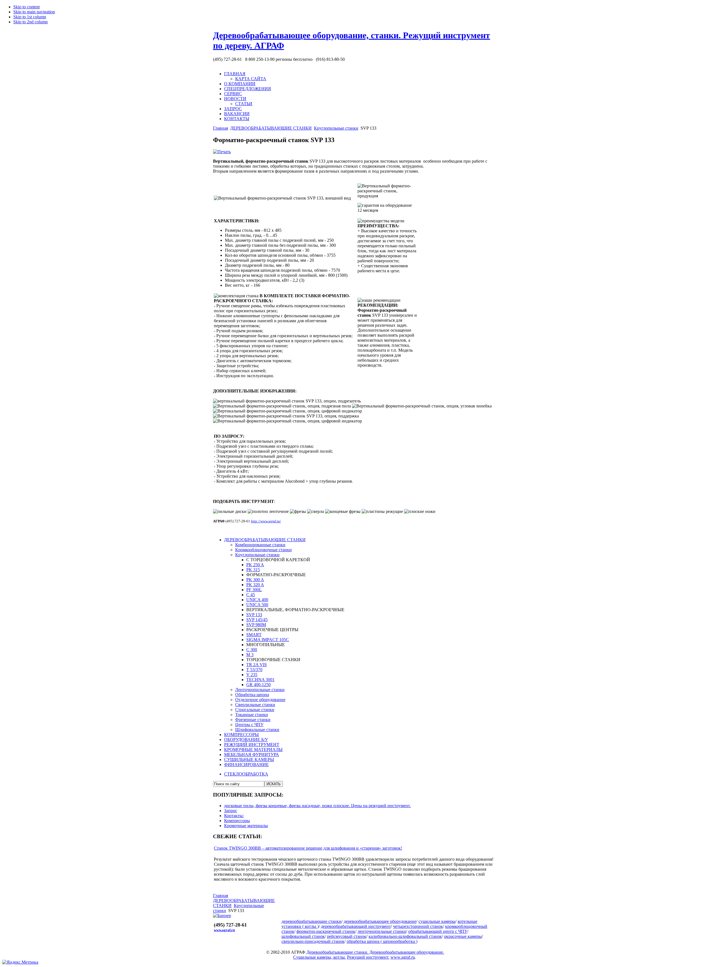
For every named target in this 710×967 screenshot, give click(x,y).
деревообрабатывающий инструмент (356, 926)
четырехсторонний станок (418, 926)
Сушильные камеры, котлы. (319, 957)
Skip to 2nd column (30, 21)
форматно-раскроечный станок (325, 931)
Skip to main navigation (34, 11)
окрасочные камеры (463, 936)
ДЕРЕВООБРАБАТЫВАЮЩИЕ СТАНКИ (271, 128)
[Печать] (222, 151)
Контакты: (234, 815)
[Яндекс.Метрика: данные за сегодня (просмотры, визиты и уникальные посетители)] (20, 962)
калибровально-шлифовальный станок (405, 936)
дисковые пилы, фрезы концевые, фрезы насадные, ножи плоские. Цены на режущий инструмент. (317, 805)
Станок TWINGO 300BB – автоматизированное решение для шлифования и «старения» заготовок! (308, 848)
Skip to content (26, 6)
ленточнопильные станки (381, 931)
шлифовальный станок (303, 936)
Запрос (230, 810)
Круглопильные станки (336, 128)
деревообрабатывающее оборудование (380, 921)
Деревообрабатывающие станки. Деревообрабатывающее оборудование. (375, 952)
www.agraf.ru (224, 930)
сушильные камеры (437, 921)
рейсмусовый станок (346, 936)
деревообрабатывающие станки (311, 921)
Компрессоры (237, 820)
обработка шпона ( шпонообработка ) (382, 941)
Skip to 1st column (29, 16)
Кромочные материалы (246, 825)
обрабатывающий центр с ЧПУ (437, 931)
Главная (220, 128)
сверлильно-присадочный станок (313, 941)
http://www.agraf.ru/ (266, 521)
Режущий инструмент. (368, 957)
